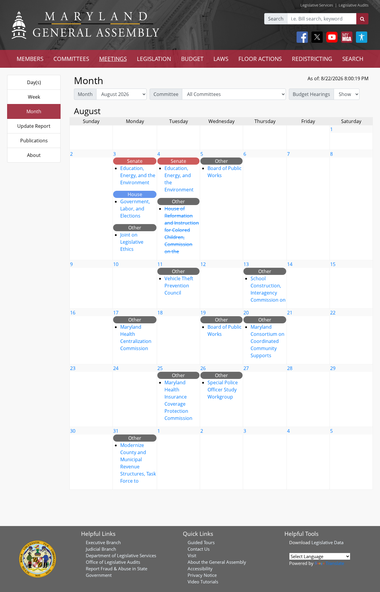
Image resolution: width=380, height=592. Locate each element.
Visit (192, 555)
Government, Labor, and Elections (135, 208)
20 (246, 312)
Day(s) (34, 82)
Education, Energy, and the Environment (137, 175)
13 (246, 264)
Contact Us (199, 549)
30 (72, 431)
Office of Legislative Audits (113, 562)
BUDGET (192, 58)
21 (289, 312)
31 (115, 431)
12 (203, 264)
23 (72, 368)
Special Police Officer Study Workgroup (223, 389)
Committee (165, 94)
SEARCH (352, 58)
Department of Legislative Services (121, 555)
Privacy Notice (202, 575)
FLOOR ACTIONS (260, 58)
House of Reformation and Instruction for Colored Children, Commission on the (181, 230)
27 (246, 368)
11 (160, 264)
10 (115, 264)
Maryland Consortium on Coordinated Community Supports (267, 341)
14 (289, 264)
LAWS (220, 58)
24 (115, 368)
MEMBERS (30, 58)
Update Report (33, 126)
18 (160, 312)
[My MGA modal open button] (345, 37)
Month (33, 111)
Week (34, 97)
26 (203, 368)
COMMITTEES (71, 58)
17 (115, 312)
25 (160, 368)
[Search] (362, 18)
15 (332, 264)
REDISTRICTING (312, 58)
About (34, 155)
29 (332, 368)
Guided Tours (201, 542)
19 (203, 312)
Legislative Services (316, 5)
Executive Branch (103, 542)
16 (72, 312)
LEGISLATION (154, 58)
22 (332, 312)
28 (289, 368)
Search (276, 18)
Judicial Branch (101, 549)
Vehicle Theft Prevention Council (178, 285)
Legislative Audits (353, 5)
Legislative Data (327, 542)
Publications (34, 140)
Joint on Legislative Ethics (131, 242)
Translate (335, 563)
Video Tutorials (203, 582)
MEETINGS (113, 58)
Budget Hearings (311, 94)
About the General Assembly (217, 562)
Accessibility (200, 568)
